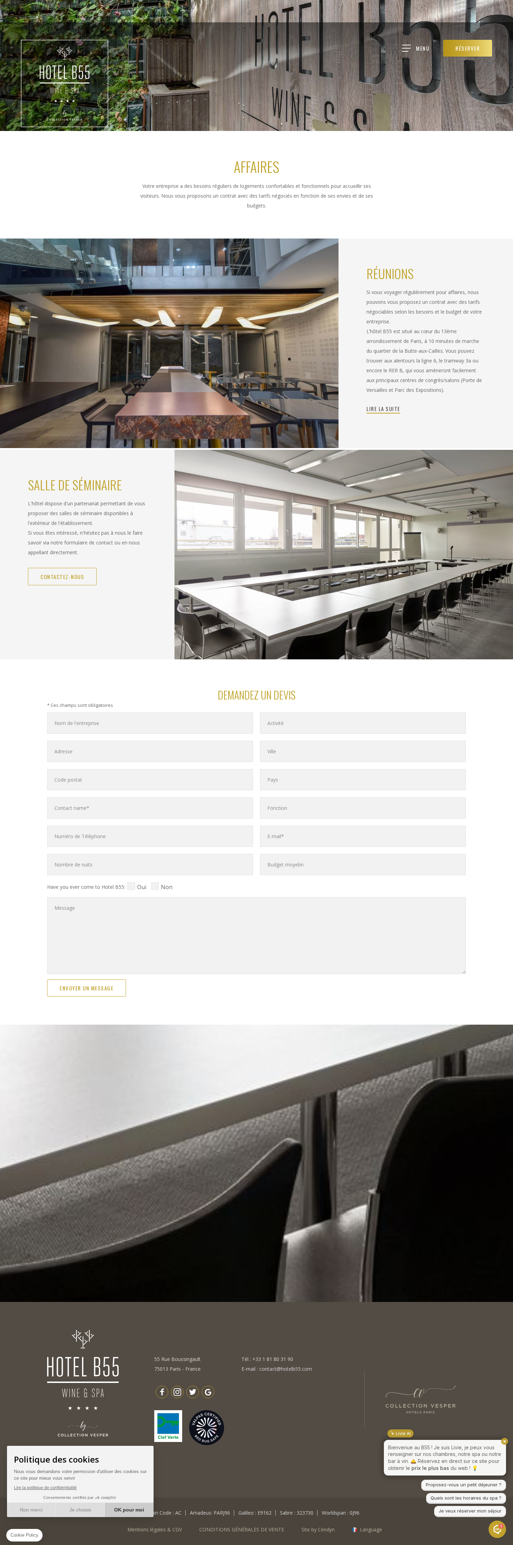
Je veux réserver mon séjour (470, 1511)
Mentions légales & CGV (154, 1529)
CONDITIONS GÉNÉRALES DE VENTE (241, 1529)
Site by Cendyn (318, 1529)
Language (371, 1529)
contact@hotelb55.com (285, 1368)
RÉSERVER (467, 48)
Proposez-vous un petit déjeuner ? (463, 1484)
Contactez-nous (62, 576)
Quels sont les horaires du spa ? (466, 1498)
